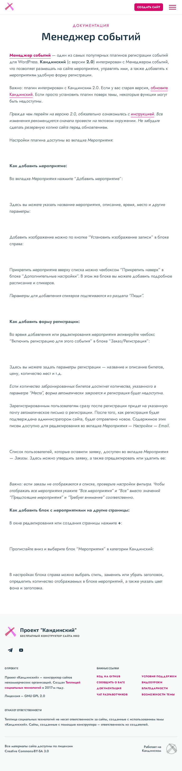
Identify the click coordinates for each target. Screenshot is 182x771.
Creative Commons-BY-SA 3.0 (27, 751)
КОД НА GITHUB (108, 676)
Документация (91, 25)
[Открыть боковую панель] (172, 7)
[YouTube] (21, 650)
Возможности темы (158, 694)
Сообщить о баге (111, 682)
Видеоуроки (152, 682)
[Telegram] (10, 650)
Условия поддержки (159, 676)
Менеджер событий (30, 55)
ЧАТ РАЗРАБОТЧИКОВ (112, 694)
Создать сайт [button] (148, 7)
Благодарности (155, 688)
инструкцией (142, 114)
